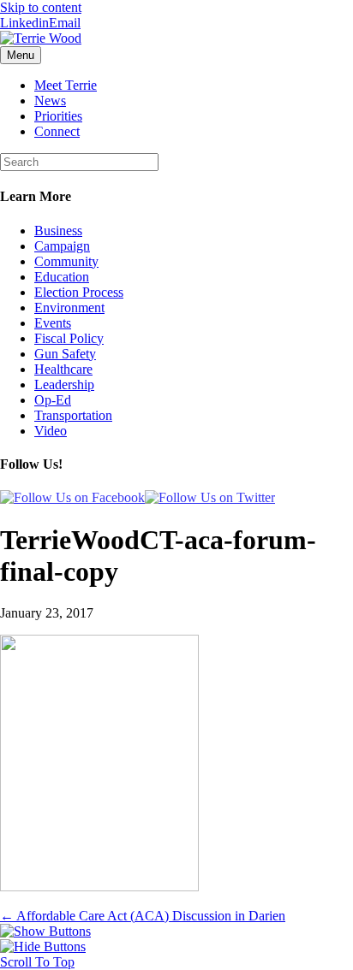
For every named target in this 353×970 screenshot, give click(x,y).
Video (50, 430)
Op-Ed (52, 400)
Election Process (78, 292)
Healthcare (63, 369)
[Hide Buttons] (43, 946)
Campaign (62, 246)
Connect (57, 131)
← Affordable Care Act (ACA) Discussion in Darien (142, 915)
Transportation (73, 415)
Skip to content (40, 7)
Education (61, 276)
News (50, 100)
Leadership (64, 384)
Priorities (58, 116)
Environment (69, 307)
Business (58, 230)
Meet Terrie (65, 85)
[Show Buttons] (45, 931)
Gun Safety (65, 353)
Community (66, 261)
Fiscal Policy (69, 338)
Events (52, 323)
